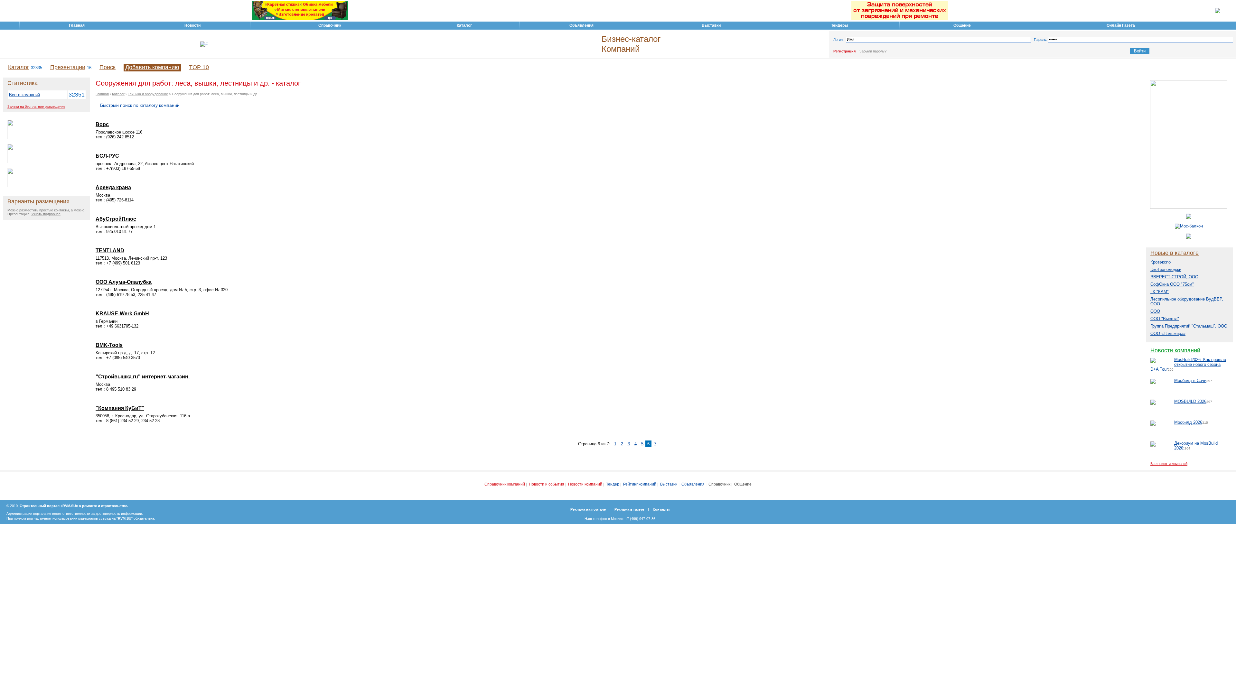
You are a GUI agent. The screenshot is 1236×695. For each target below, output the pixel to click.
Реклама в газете (629, 509)
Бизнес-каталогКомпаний (631, 44)
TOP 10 (199, 67)
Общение (743, 484)
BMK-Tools (109, 345)
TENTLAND (110, 250)
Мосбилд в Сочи (1190, 380)
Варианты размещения (38, 201)
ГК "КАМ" (1159, 291)
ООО (1155, 311)
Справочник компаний (504, 484)
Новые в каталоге (1174, 253)
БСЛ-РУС (107, 156)
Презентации (67, 67)
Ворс (102, 124)
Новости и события (546, 484)
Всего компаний (24, 94)
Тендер (612, 484)
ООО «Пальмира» (1167, 333)
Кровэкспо (1160, 262)
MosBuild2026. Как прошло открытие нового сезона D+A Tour (1188, 364)
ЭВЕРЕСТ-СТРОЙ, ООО (1174, 276)
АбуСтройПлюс (116, 219)
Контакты (661, 509)
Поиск (107, 67)
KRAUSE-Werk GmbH (122, 313)
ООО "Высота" (1164, 318)
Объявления (693, 484)
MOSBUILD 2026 (1190, 401)
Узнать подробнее (46, 214)
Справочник (719, 484)
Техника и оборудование (148, 94)
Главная (102, 94)
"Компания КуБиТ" (120, 408)
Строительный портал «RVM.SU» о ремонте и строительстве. (74, 506)
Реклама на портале (588, 509)
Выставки (669, 484)
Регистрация (844, 51)
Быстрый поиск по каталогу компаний (140, 105)
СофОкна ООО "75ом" (1172, 284)
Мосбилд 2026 (1188, 422)
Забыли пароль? (872, 51)
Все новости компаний (1168, 464)
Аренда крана (113, 187)
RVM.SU (124, 518)
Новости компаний (1175, 350)
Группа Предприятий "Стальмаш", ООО (1188, 326)
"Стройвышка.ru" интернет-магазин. (143, 376)
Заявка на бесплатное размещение (36, 106)
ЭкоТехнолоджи (1165, 269)
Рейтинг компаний (639, 484)
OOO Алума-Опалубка (124, 282)
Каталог (18, 67)
